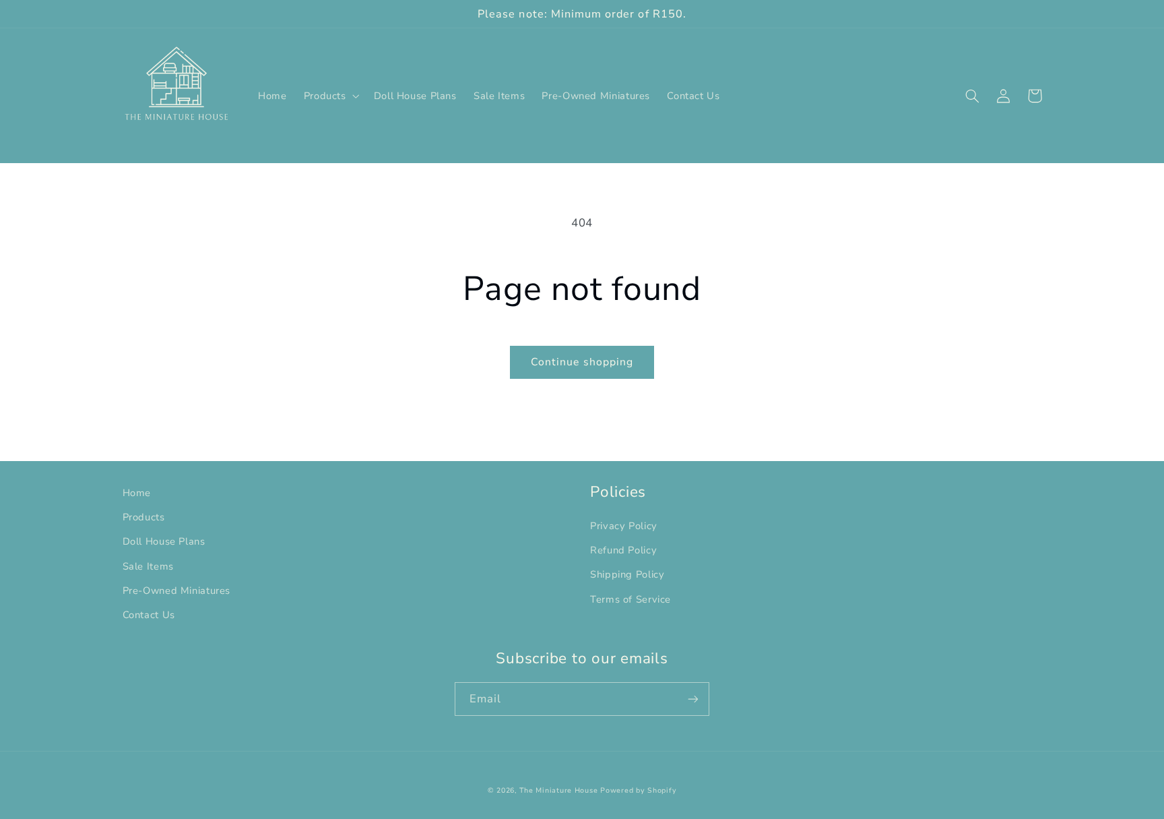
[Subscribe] (693, 698)
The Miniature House (558, 790)
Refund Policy (623, 550)
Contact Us (149, 614)
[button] (330, 96)
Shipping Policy (627, 574)
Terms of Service (630, 599)
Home (137, 492)
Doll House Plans (164, 541)
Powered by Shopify (638, 790)
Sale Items (148, 566)
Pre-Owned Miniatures (177, 590)
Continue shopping (582, 362)
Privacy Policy (623, 526)
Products (144, 517)
